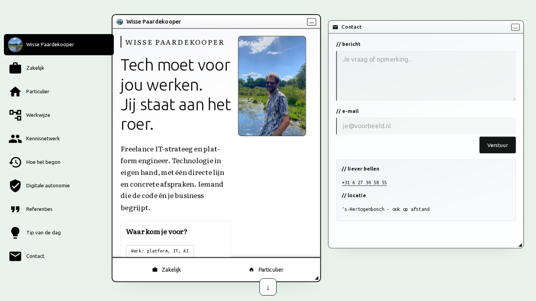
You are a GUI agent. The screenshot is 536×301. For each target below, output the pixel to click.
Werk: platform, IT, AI (160, 250)
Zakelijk (171, 270)
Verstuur (497, 145)
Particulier (271, 270)
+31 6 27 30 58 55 (364, 182)
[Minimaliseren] (311, 21)
